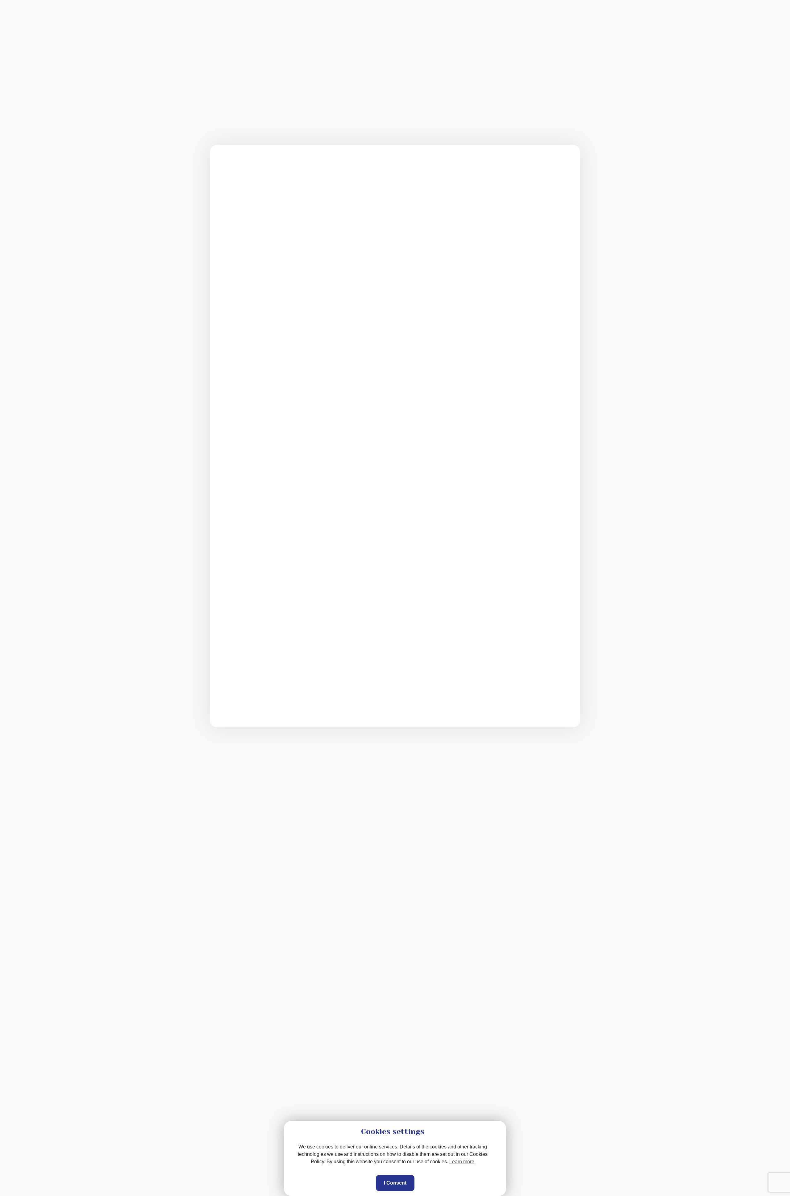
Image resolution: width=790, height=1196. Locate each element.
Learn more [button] (461, 1161)
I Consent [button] (395, 1183)
